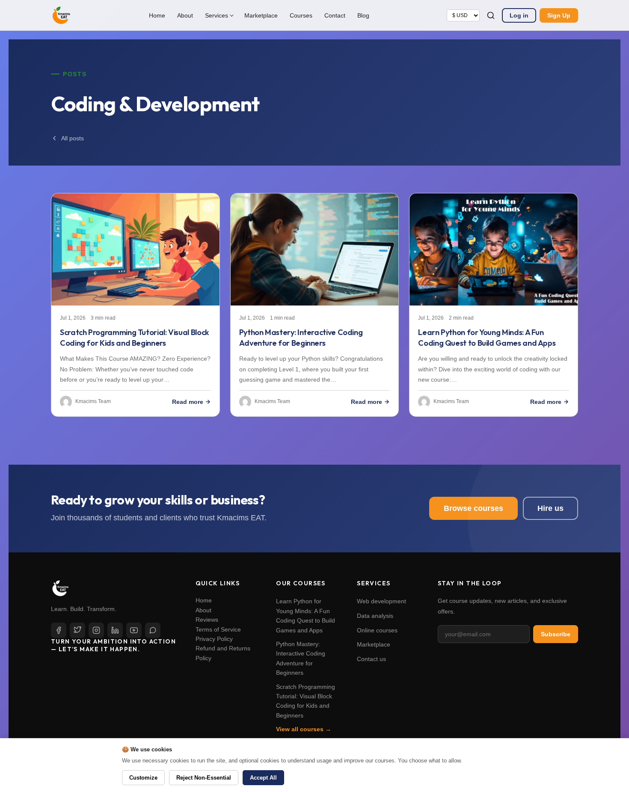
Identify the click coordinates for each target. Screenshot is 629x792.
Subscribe (555, 634)
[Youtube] (134, 630)
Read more (187, 401)
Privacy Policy (214, 638)
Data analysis (375, 615)
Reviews (207, 619)
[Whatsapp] (152, 630)
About (185, 15)
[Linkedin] (115, 630)
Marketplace (261, 15)
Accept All (263, 777)
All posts (72, 138)
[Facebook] (58, 630)
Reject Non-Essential (203, 777)
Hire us (550, 508)
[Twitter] (77, 630)
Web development (381, 601)
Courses (301, 15)
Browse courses (473, 508)
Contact (334, 15)
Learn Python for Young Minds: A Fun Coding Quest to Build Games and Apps (486, 337)
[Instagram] (96, 630)
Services (216, 15)
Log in (519, 15)
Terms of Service (218, 629)
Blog (363, 15)
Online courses (377, 630)
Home (157, 15)
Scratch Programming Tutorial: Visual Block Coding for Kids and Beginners (134, 337)
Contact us (371, 659)
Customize (143, 777)
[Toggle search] (490, 15)
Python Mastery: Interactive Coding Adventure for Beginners (301, 337)
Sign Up (558, 15)
